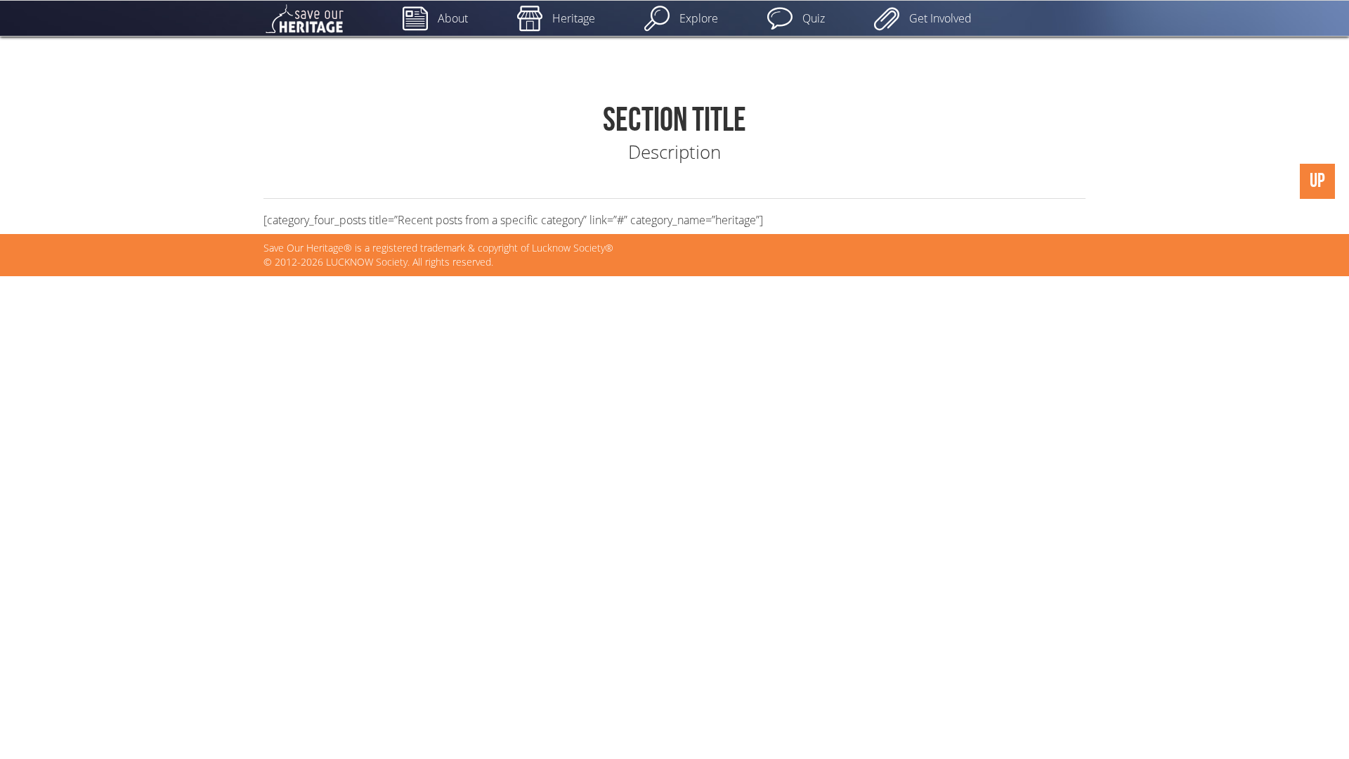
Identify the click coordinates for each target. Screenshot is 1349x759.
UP (1317, 181)
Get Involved (940, 18)
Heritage (573, 18)
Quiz (813, 18)
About (453, 18)
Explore (698, 18)
